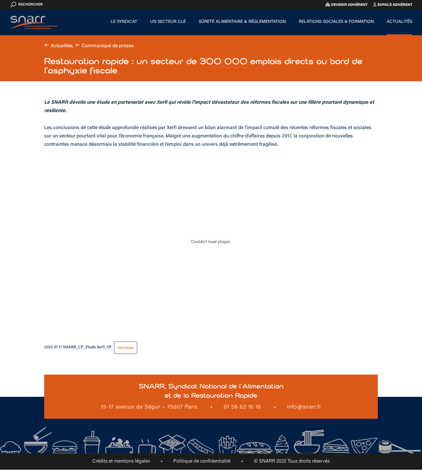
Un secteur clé (168, 22)
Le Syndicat (124, 22)
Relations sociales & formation (336, 22)
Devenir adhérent (349, 5)
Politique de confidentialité (201, 461)
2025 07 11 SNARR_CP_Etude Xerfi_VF (78, 348)
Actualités (399, 22)
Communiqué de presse (107, 46)
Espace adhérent (394, 5)
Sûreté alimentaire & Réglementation (242, 22)
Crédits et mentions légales (121, 461)
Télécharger (125, 348)
